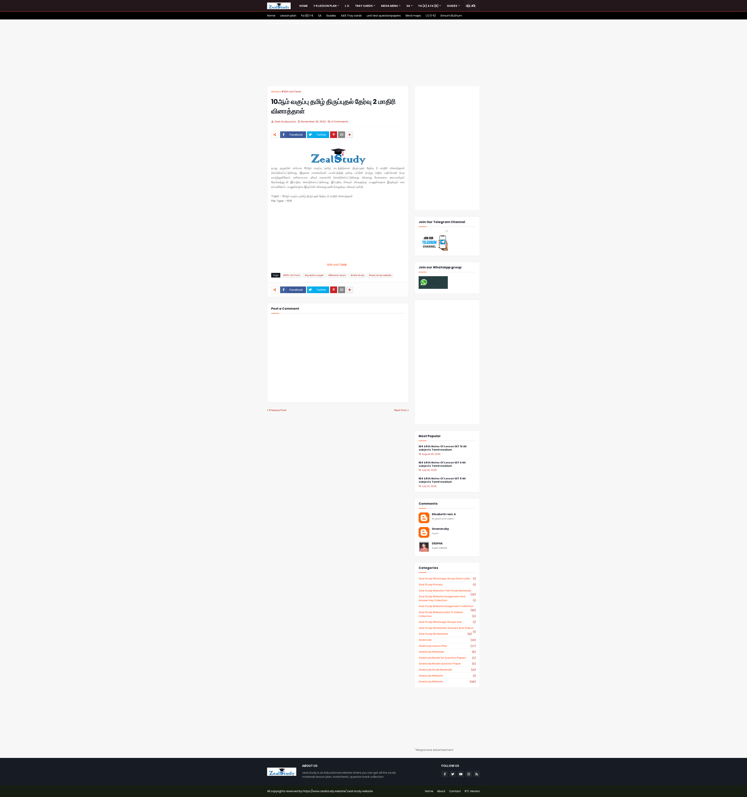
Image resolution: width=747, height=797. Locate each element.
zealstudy (447, 640)
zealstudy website (447, 676)
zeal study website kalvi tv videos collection (447, 614)
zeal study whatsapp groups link (447, 622)
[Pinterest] (333, 134)
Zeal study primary (447, 585)
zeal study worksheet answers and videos (447, 628)
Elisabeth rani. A (444, 514)
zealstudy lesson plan (447, 646)
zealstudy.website (447, 682)
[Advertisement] (373, 52)
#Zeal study (357, 275)
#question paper (314, 275)
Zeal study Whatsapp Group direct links (447, 579)
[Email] (341, 134)
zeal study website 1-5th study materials (447, 591)
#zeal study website (380, 275)
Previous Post (277, 410)
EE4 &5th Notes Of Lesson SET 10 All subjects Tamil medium (442, 448)
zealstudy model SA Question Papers (447, 658)
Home (275, 91)
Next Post (400, 410)
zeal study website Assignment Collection (447, 606)
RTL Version (472, 791)
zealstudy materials (447, 652)
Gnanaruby (440, 529)
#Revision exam (337, 275)
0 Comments (339, 121)
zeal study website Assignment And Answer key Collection (447, 598)
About (441, 791)
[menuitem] (303, 6)
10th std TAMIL (338, 265)
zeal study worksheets (445, 634)
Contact (455, 791)
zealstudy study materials (447, 670)
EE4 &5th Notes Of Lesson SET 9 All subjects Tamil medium (442, 464)
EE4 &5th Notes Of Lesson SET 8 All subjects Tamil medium (442, 480)
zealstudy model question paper (447, 664)
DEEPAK (437, 543)
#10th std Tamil (291, 91)
